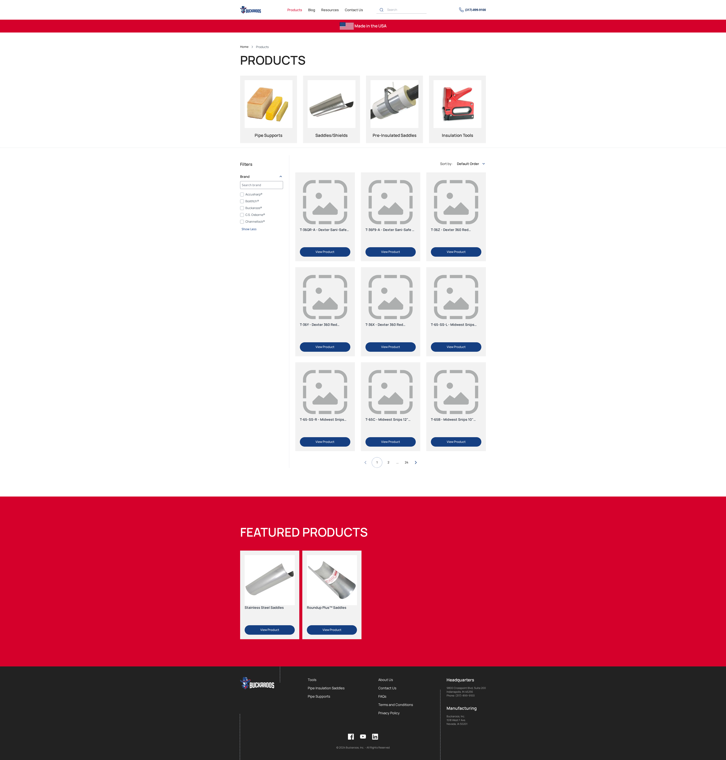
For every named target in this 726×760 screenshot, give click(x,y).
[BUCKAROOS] (250, 10)
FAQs (382, 696)
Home (244, 47)
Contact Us (354, 10)
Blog (311, 10)
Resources (330, 10)
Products (294, 10)
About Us (385, 679)
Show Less (249, 229)
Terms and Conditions (395, 704)
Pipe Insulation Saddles (326, 688)
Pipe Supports (319, 696)
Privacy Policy (389, 713)
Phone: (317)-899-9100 (461, 695)
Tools (312, 679)
